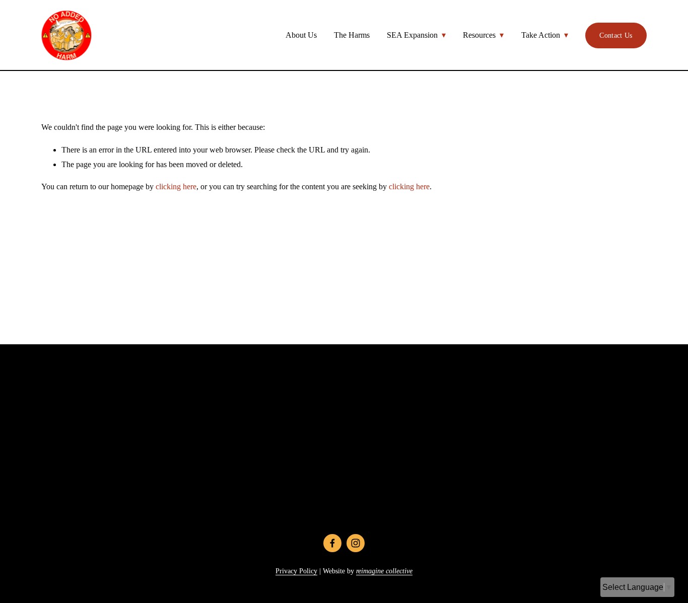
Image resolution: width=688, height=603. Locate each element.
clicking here (176, 186)
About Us (301, 35)
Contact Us (615, 35)
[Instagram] (356, 543)
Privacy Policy (296, 571)
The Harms (352, 35)
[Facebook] (332, 543)
